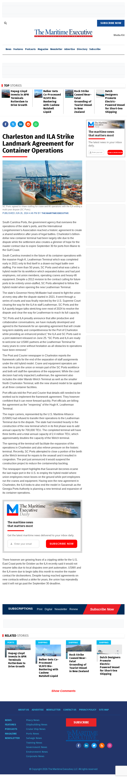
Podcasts (30, 49)
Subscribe (95, 49)
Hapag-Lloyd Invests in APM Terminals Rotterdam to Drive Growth (20, 98)
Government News (36, 747)
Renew (73, 609)
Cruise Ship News (35, 729)
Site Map (104, 709)
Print (39, 609)
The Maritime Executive (55, 213)
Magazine (43, 49)
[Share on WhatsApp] (36, 124)
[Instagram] (109, 745)
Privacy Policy (87, 709)
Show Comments (63, 691)
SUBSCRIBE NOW (110, 23)
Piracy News (33, 720)
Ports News (32, 733)
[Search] (5, 24)
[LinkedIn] (86, 745)
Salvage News (34, 738)
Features (18, 49)
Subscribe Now (62, 543)
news (8, 49)
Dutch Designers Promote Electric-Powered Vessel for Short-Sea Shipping (115, 101)
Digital (48, 609)
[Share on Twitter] (13, 124)
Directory (82, 49)
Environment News (37, 751)
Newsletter (56, 49)
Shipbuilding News (36, 724)
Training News (34, 742)
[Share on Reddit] (28, 124)
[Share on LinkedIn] (21, 124)
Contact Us (69, 709)
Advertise (69, 49)
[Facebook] (78, 745)
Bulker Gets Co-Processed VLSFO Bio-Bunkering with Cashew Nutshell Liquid (52, 101)
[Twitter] (94, 745)
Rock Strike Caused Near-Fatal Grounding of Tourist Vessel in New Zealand (83, 101)
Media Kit (119, 35)
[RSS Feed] (102, 745)
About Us (23, 709)
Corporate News (35, 756)
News (8, 720)
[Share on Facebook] (5, 124)
